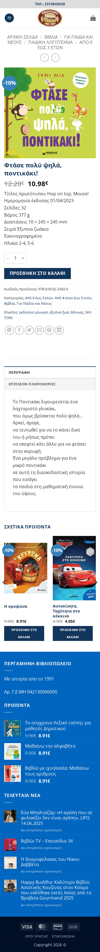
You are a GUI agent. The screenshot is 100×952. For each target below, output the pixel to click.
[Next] (95, 593)
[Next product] (44, 57)
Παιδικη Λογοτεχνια (50, 42)
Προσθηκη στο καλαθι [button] (24, 633)
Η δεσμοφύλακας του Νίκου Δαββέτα (50, 862)
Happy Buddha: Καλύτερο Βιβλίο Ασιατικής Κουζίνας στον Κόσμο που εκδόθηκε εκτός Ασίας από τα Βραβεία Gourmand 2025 (56, 890)
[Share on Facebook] (19, 330)
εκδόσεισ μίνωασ (33, 312)
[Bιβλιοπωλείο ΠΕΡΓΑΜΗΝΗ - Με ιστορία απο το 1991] (50, 18)
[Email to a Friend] (39, 330)
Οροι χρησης (36, 936)
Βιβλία (9, 303)
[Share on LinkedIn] (59, 330)
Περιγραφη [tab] (19, 372)
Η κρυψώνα (15, 606)
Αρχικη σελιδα (22, 37)
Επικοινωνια (63, 936)
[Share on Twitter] (29, 330)
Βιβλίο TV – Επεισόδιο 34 (47, 841)
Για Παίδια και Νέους (34, 303)
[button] (9, 18)
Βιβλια (51, 37)
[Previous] (4, 593)
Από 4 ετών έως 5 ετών (73, 297)
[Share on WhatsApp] (9, 330)
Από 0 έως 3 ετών (39, 297)
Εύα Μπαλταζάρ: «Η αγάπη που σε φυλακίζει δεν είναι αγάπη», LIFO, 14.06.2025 (56, 818)
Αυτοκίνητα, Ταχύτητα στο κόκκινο (66, 611)
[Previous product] (55, 57)
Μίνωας (77, 312)
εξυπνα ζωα (59, 312)
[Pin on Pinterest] (49, 330)
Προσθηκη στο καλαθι (38, 273)
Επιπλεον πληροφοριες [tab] (32, 384)
